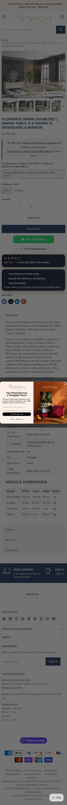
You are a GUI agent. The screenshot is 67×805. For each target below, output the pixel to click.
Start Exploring (17, 414)
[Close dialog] (65, 383)
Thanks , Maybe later (17, 419)
